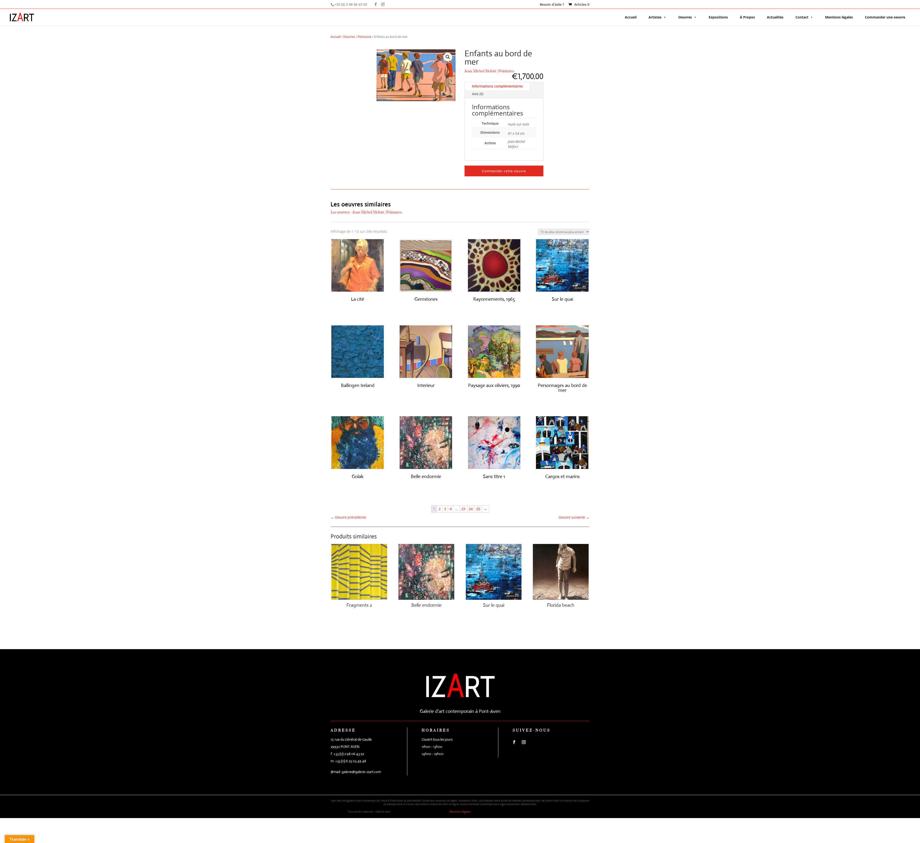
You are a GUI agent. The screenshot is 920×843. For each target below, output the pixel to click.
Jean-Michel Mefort (480, 71)
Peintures (364, 37)
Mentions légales (839, 17)
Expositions (718, 17)
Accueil (631, 17)
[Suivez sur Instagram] (524, 742)
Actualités (775, 17)
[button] (447, 57)
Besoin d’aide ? (552, 5)
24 (471, 509)
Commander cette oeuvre (504, 171)
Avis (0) (477, 94)
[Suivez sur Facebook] (514, 742)
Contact (801, 17)
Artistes (655, 17)
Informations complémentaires (497, 86)
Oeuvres (685, 17)
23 (463, 509)
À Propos (747, 17)
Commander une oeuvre (885, 17)
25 (478, 509)
